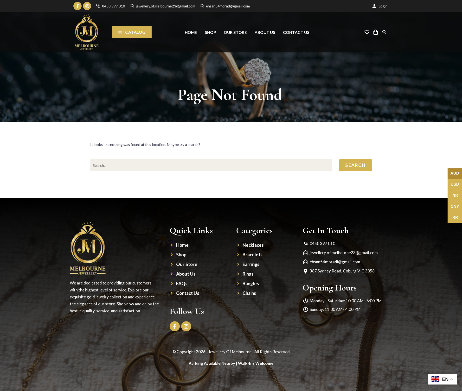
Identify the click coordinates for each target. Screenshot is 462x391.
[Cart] (376, 32)
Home (191, 32)
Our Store (235, 32)
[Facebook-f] (77, 6)
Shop (210, 32)
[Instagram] (87, 6)
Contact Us (296, 32)
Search (355, 165)
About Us (265, 32)
